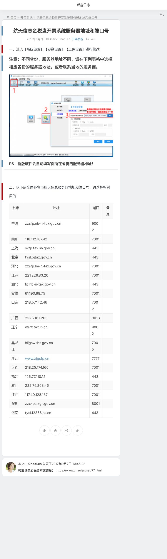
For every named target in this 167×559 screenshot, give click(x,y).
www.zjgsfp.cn (37, 358)
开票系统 (26, 17)
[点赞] (44, 430)
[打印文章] (87, 39)
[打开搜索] (162, 15)
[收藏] (55, 430)
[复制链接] (78, 430)
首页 (13, 17)
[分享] (67, 430)
